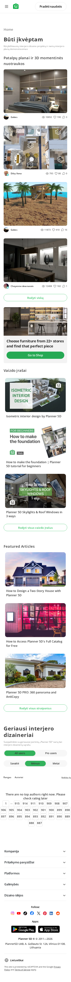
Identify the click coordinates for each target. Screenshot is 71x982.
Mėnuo (35, 763)
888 (31, 823)
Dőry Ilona (16, 173)
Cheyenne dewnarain (22, 286)
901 (43, 810)
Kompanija (11, 851)
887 (39, 823)
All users (20, 753)
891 (51, 816)
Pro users (51, 753)
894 (27, 816)
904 (19, 810)
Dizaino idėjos (13, 895)
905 (11, 810)
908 (57, 803)
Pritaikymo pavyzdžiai (19, 862)
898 (67, 810)
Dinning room (14, 278)
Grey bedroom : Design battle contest (29, 109)
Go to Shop (35, 355)
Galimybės (11, 884)
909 (49, 803)
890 (59, 816)
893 (35, 816)
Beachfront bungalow (19, 221)
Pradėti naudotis (51, 6)
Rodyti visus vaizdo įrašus (35, 527)
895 (19, 816)
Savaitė (14, 763)
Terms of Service (22, 969)
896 (11, 816)
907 (65, 803)
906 (3, 810)
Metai (56, 763)
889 (67, 816)
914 (25, 803)
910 (41, 803)
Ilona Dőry (12, 165)
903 (27, 810)
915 (17, 803)
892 (43, 816)
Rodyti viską (35, 298)
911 (33, 803)
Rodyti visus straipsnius (35, 708)
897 (3, 816)
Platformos (11, 873)
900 (51, 810)
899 (59, 810)
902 (35, 810)
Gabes (13, 117)
